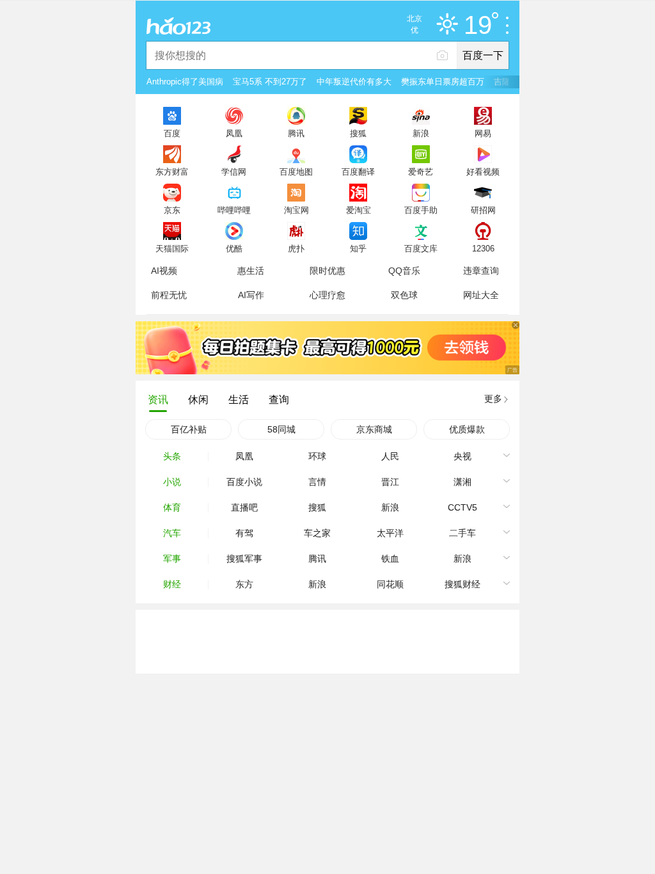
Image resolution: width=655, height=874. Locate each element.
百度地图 (296, 171)
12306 (483, 248)
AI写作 (251, 295)
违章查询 (481, 271)
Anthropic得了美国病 (184, 81)
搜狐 (358, 133)
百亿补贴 (189, 429)
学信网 (233, 171)
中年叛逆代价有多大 (354, 81)
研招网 (483, 209)
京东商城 (374, 429)
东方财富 (172, 171)
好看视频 (483, 171)
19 (478, 25)
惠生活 (250, 271)
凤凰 (234, 133)
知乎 (358, 248)
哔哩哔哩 (234, 209)
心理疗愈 (327, 295)
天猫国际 (172, 248)
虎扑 (296, 248)
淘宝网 (296, 209)
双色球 (404, 295)
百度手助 (421, 209)
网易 (483, 133)
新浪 (421, 133)
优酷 (234, 248)
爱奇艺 (420, 171)
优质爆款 (467, 429)
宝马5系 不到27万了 (270, 81)
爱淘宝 (358, 209)
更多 (493, 398)
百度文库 (421, 248)
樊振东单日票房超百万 (442, 81)
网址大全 (481, 295)
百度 (172, 133)
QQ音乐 (404, 271)
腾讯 (296, 133)
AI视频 (164, 271)
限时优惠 (327, 271)
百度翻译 (358, 171)
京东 (172, 209)
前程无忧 (169, 295)
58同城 (281, 429)
